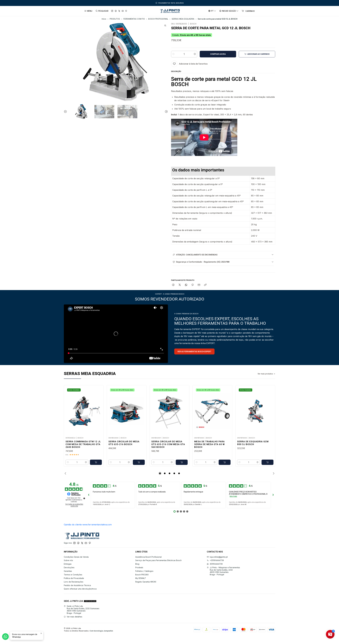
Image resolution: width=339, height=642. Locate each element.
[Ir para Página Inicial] (169, 11)
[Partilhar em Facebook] (173, 285)
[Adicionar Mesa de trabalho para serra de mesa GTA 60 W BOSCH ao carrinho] (225, 462)
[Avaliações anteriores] (88, 495)
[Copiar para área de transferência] (205, 285)
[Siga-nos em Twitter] (119, 11)
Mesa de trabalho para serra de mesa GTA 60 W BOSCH (209, 444)
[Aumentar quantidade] (195, 54)
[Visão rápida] (98, 410)
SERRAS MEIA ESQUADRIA (183, 19)
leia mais (233, 496)
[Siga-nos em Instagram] (112, 11)
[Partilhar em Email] (199, 285)
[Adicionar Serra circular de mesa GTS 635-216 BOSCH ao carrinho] (139, 462)
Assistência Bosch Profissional (148, 557)
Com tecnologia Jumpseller (101, 631)
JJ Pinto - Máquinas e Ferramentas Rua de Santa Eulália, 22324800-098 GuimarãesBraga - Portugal (225, 571)
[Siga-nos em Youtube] (123, 11)
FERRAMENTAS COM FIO (134, 19)
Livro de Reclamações (73, 582)
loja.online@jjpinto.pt (219, 557)
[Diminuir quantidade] (173, 54)
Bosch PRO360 (142, 574)
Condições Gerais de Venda (76, 557)
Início (104, 19)
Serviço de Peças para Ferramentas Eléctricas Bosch (158, 560)
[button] (160, 473)
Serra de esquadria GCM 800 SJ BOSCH (253, 443)
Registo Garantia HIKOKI (145, 582)
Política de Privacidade (74, 578)
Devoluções (69, 567)
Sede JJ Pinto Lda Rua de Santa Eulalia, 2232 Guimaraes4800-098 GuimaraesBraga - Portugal (83, 609)
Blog (137, 564)
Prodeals (139, 567)
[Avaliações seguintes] (273, 495)
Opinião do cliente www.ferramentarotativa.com (88, 524)
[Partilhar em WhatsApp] (186, 285)
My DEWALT (140, 578)
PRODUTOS (115, 19)
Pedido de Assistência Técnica (77, 585)
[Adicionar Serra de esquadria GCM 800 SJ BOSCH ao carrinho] (267, 462)
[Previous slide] (66, 111)
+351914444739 (217, 560)
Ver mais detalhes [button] (74, 617)
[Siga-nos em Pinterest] (126, 11)
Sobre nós (68, 560)
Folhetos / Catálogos (144, 571)
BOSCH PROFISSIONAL (158, 19)
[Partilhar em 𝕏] (179, 285)
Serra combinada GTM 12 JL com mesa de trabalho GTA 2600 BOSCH (83, 444)
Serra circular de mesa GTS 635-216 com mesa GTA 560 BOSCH (168, 444)
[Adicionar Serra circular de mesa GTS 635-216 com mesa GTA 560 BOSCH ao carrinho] (182, 462)
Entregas (68, 564)
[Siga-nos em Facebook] (116, 11)
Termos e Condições (73, 574)
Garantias (68, 571)
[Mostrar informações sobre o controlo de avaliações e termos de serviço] (84, 498)
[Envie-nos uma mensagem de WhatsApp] (5, 636)
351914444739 (216, 564)
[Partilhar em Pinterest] (192, 285)
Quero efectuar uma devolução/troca (80, 589)
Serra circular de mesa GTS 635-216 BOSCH (123, 443)
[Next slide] (166, 111)
